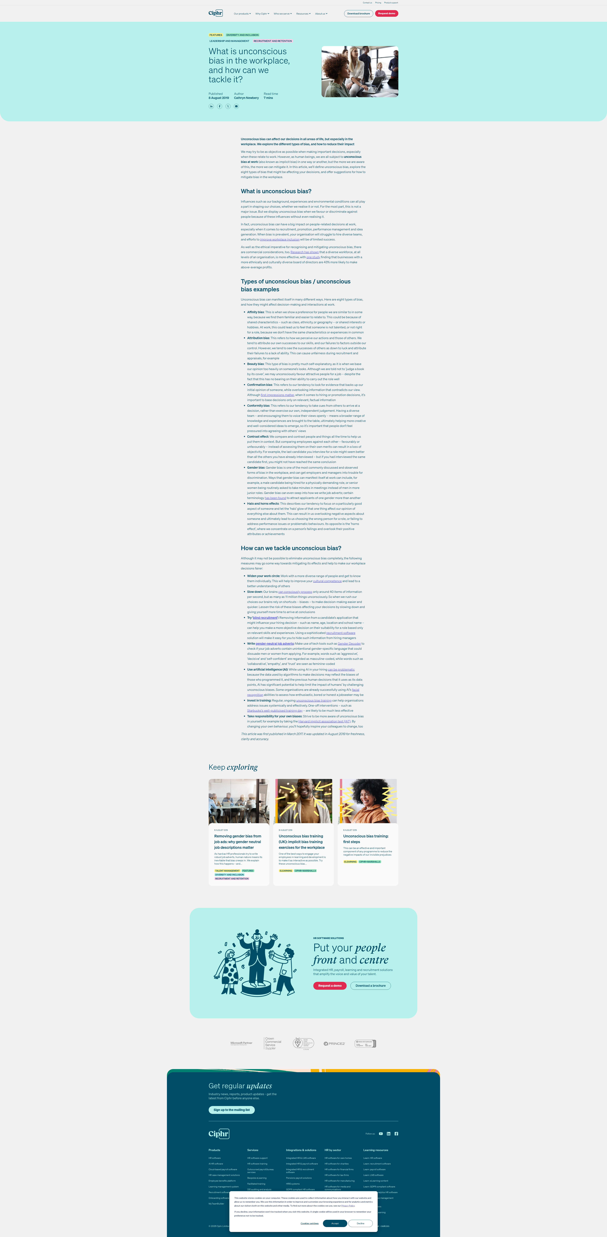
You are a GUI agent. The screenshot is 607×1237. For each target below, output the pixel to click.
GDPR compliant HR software (300, 1189)
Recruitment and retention (273, 41)
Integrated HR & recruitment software (300, 1171)
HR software (215, 1157)
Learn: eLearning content (375, 1180)
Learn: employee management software (378, 1199)
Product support (391, 2)
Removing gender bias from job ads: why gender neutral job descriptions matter (237, 841)
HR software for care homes (338, 1157)
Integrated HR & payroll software (302, 1163)
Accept (335, 1223)
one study (313, 257)
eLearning (286, 870)
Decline (360, 1223)
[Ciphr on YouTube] (381, 1134)
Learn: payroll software (374, 1169)
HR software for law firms (337, 1174)
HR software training (257, 1163)
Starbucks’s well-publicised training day (275, 710)
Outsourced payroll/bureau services (260, 1171)
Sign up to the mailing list (232, 1110)
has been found (275, 498)
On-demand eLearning (374, 1212)
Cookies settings (310, 1223)
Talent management (227, 870)
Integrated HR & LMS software (301, 1157)
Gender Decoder (349, 643)
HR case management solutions (224, 1174)
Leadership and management (229, 41)
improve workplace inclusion (280, 239)
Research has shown (305, 252)
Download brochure (358, 13)
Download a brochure (371, 985)
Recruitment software (219, 1192)
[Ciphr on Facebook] (396, 1134)
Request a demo (330, 985)
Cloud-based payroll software (223, 1169)
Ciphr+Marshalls (305, 870)
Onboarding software (219, 1197)
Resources (302, 13)
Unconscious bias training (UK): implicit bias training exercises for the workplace (302, 841)
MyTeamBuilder (216, 1203)
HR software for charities (337, 1163)
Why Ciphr (261, 13)
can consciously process (295, 592)
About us (320, 13)
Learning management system (224, 1186)
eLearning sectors (372, 1206)
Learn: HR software (372, 1157)
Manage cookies (380, 1226)
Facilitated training (256, 1183)
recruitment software (340, 633)
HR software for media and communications (337, 1188)
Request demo (386, 13)
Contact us (367, 2)
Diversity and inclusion (243, 35)
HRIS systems (293, 1183)
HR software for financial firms (339, 1169)
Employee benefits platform (222, 1180)
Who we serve (282, 13)
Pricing (378, 2)
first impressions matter (277, 395)
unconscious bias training (314, 700)
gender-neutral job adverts (275, 643)
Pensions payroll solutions (299, 1177)
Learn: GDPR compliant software (379, 1186)
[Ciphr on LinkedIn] (389, 1134)
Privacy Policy (348, 1205)
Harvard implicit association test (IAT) (324, 721)
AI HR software (216, 1163)
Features (216, 35)
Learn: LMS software (373, 1174)
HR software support (257, 1157)
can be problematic (341, 669)
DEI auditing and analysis (259, 1189)
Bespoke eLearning (257, 1177)
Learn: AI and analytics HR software (380, 1192)
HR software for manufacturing (340, 1180)
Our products (241, 13)
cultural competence (327, 581)
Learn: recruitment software (377, 1163)
